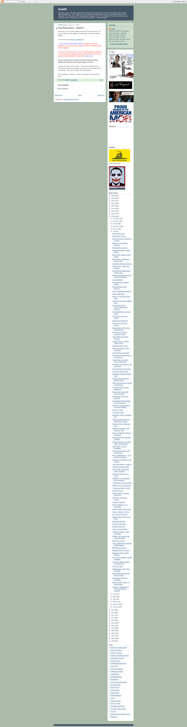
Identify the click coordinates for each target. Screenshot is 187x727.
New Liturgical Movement (119, 682)
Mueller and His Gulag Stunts (121, 485)
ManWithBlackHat (116, 677)
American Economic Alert (119, 647)
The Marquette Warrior (118, 706)
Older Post (101, 95)
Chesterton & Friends (117, 658)
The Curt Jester (115, 703)
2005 (113, 641)
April (114, 599)
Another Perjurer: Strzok (120, 346)
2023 (113, 203)
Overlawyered (115, 690)
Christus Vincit (115, 661)
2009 (113, 631)
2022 (113, 206)
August (115, 229)
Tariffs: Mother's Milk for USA (121, 509)
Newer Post (58, 95)
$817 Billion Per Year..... (120, 548)
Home (80, 95)
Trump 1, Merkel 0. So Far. (120, 512)
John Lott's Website (117, 669)
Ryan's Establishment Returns (121, 291)
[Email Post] (101, 80)
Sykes (113, 698)
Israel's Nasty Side (118, 233)
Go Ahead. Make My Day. (120, 371)
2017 (113, 610)
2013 (113, 620)
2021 (113, 208)
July (114, 231)
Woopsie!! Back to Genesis (121, 550)
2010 (113, 628)
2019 (113, 214)
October (115, 224)
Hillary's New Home (118, 294)
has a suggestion (77, 39)
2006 (113, 638)
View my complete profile (119, 44)
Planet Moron (115, 693)
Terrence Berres (116, 701)
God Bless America (118, 541)
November (116, 221)
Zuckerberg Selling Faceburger (122, 264)
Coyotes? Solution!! (118, 502)
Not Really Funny (117, 491)
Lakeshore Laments (117, 671)
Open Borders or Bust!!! (119, 248)
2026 (113, 196)
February (116, 604)
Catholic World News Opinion (120, 655)
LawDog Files (115, 674)
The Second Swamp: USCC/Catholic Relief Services (119, 307)
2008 (113, 633)
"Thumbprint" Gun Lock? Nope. (122, 483)
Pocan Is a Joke (117, 410)
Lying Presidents (117, 280)
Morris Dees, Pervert (118, 236)
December (116, 218)
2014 (113, 618)
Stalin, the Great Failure (119, 529)
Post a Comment (62, 88)
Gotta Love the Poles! (119, 524)
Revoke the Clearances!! (120, 321)
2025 (113, 198)
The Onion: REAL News (118, 709)
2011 (113, 625)
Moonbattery (114, 679)
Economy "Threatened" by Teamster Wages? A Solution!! (120, 589)
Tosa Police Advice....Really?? (122, 464)
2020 (113, 211)
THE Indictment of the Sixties (121, 369)
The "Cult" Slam (117, 566)
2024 (113, 201)
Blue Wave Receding (119, 521)
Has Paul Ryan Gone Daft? (120, 353)
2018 (113, 216)
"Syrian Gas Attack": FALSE (121, 488)
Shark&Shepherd (116, 695)
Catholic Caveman (116, 653)
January (115, 607)
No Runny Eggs (116, 685)
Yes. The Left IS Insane (119, 514)
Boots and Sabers (116, 650)
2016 (113, 613)
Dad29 (62, 9)
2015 (113, 615)
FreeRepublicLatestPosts (119, 663)
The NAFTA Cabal (118, 412)
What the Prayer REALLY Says (120, 714)
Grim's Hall (114, 666)
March (115, 602)
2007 (113, 636)
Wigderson (114, 717)
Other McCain (115, 687)
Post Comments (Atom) (71, 99)
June (114, 594)
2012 (113, 623)
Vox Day (113, 711)
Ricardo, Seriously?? (118, 526)
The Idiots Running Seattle (120, 467)
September (116, 226)
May (114, 596)
